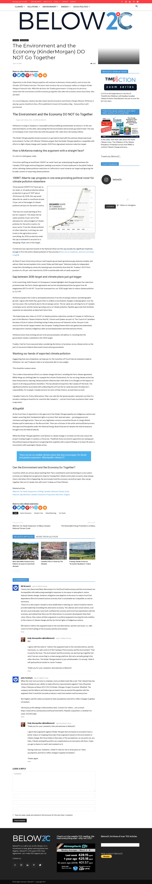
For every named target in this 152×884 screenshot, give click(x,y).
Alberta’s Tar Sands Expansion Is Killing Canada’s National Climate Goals (41, 491)
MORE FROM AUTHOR (47, 537)
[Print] (40, 75)
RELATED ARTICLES (23, 537)
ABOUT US (47, 1)
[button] (136, 6)
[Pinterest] (27, 75)
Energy (65, 7)
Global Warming (51, 513)
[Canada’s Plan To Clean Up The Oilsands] (54, 551)
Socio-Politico (80, 7)
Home (15, 34)
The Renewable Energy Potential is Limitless (78, 526)
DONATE (73, 1)
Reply (22, 632)
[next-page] (17, 571)
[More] (45, 75)
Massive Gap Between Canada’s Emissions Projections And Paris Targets (41, 494)
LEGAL (56, 1)
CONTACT (65, 1)
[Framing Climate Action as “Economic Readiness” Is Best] (82, 551)
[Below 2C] (76, 21)
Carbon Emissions (25, 513)
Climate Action (74, 558)
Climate (19, 7)
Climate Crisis (38, 513)
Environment (49, 7)
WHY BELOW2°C (36, 1)
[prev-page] (14, 571)
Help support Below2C (112, 853)
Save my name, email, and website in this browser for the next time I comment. (44, 815)
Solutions (33, 7)
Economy (33, 34)
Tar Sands (62, 513)
